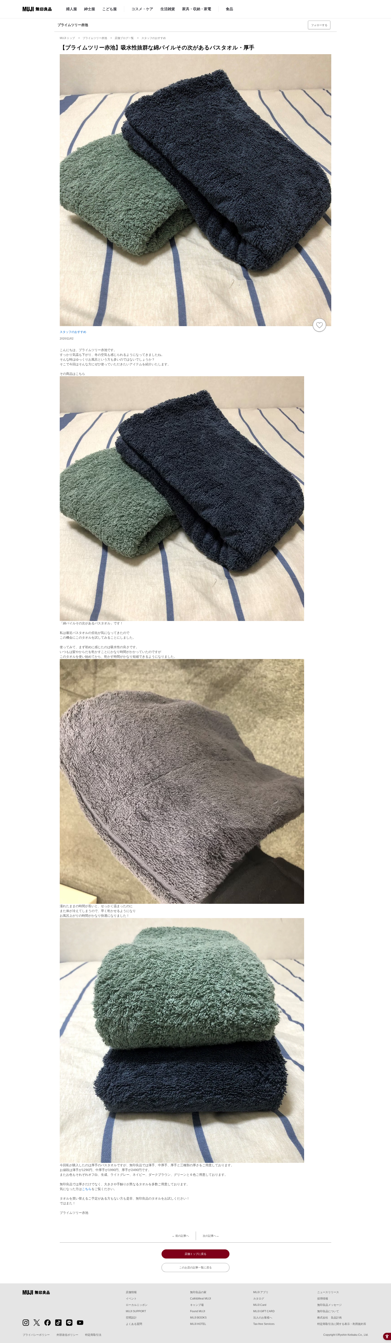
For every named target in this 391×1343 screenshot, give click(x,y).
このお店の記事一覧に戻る (195, 1267)
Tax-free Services (263, 1324)
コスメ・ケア (142, 9)
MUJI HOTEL (198, 1324)
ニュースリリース (328, 1292)
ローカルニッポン (137, 1305)
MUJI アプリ (260, 1292)
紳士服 (89, 9)
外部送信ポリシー (67, 1334)
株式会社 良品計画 (329, 1317)
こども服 (109, 9)
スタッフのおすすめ (73, 332)
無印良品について (328, 1311)
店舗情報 (131, 1292)
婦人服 (71, 9)
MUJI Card (259, 1305)
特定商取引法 (93, 1334)
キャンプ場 (197, 1305)
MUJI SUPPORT (136, 1311)
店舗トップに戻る (195, 1254)
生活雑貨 (167, 9)
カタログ (258, 1298)
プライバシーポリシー (36, 1334)
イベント (131, 1298)
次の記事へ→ (211, 1235)
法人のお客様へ (262, 1317)
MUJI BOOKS (198, 1317)
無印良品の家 (198, 1292)
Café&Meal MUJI (200, 1298)
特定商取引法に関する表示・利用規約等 (341, 1324)
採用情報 (322, 1298)
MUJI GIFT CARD (264, 1311)
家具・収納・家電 (196, 9)
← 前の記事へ (180, 1235)
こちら (86, 1189)
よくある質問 (134, 1324)
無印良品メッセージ (329, 1305)
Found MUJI (197, 1311)
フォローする (319, 25)
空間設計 (131, 1317)
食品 (229, 9)
